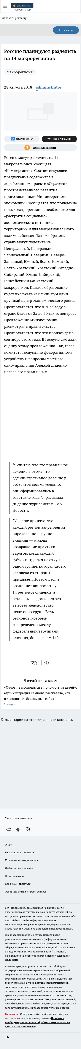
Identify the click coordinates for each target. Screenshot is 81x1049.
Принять (66, 30)
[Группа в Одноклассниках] (40, 147)
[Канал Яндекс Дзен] (59, 139)
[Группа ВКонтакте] (22, 139)
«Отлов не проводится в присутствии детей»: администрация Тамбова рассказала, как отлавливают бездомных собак (40, 695)
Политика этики (14, 876)
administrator (49, 87)
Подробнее (11, 959)
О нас (8, 844)
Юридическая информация (21, 860)
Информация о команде (19, 868)
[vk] (34, 663)
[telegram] (48, 663)
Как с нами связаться (17, 883)
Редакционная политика (19, 852)
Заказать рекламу (14, 18)
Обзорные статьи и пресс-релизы (25, 891)
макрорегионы (20, 71)
